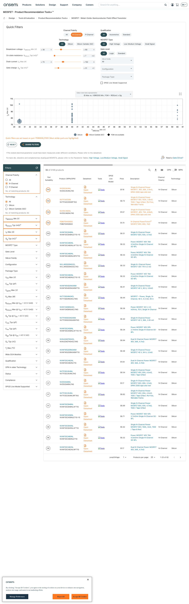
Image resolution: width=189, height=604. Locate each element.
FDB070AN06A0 (66, 222)
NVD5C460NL (65, 211)
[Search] (149, 170)
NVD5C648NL (65, 382)
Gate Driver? (178, 158)
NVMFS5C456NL (66, 328)
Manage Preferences (17, 597)
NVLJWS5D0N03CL (67, 264)
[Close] (88, 579)
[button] (165, 4)
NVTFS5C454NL (66, 371)
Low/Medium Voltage (108, 158)
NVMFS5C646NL (66, 232)
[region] (47, 589)
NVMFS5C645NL (66, 426)
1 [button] (123, 457)
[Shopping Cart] (178, 5)
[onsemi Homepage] (11, 4)
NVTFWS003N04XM (68, 318)
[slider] (61, 49)
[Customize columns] (162, 170)
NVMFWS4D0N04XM (68, 286)
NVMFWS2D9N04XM (68, 350)
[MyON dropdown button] (173, 5)
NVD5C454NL (65, 188)
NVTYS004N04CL (67, 296)
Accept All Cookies (80, 597)
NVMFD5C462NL (66, 360)
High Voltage (94, 158)
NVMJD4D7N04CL (67, 339)
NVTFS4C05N (65, 200)
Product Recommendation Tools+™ (34, 12)
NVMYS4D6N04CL (67, 307)
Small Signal (123, 158)
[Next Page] (180, 457)
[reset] (37, 168)
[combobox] (130, 4)
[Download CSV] (156, 170)
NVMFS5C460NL (66, 243)
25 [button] (152, 457)
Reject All (60, 597)
